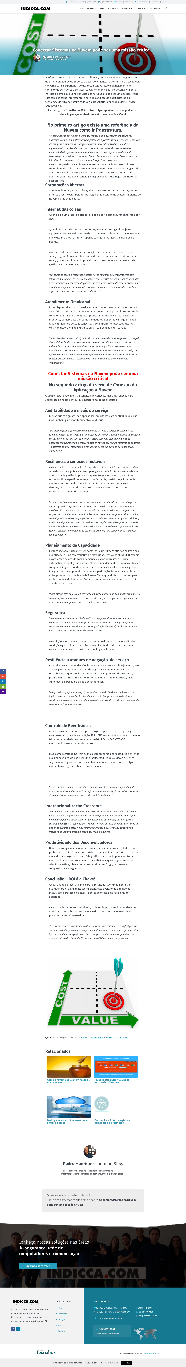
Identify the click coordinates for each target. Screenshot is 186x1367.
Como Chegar (141, 2)
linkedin (164, 2)
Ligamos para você (38, 1266)
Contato (139, 8)
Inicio (80, 8)
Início (59, 1308)
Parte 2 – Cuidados (117, 1037)
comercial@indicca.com (124, 2)
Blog (102, 8)
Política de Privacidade (151, 1354)
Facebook (154, 2)
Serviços (90, 8)
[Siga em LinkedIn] (18, 1329)
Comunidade (126, 8)
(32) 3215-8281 (106, 1329)
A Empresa (113, 8)
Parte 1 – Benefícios (92, 1037)
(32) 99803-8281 (106, 2)
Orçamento (155, 8)
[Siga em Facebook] (13, 1329)
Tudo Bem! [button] (126, 1363)
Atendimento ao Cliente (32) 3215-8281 (81, 2)
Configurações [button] (111, 1362)
